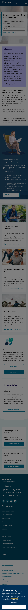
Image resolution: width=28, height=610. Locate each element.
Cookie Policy (14, 599)
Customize (14, 602)
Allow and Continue (14, 607)
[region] (14, 597)
